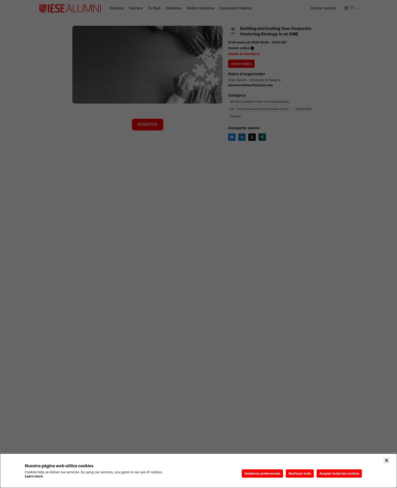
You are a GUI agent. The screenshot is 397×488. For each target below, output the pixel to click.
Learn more (34, 476)
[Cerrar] (386, 460)
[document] (198, 470)
